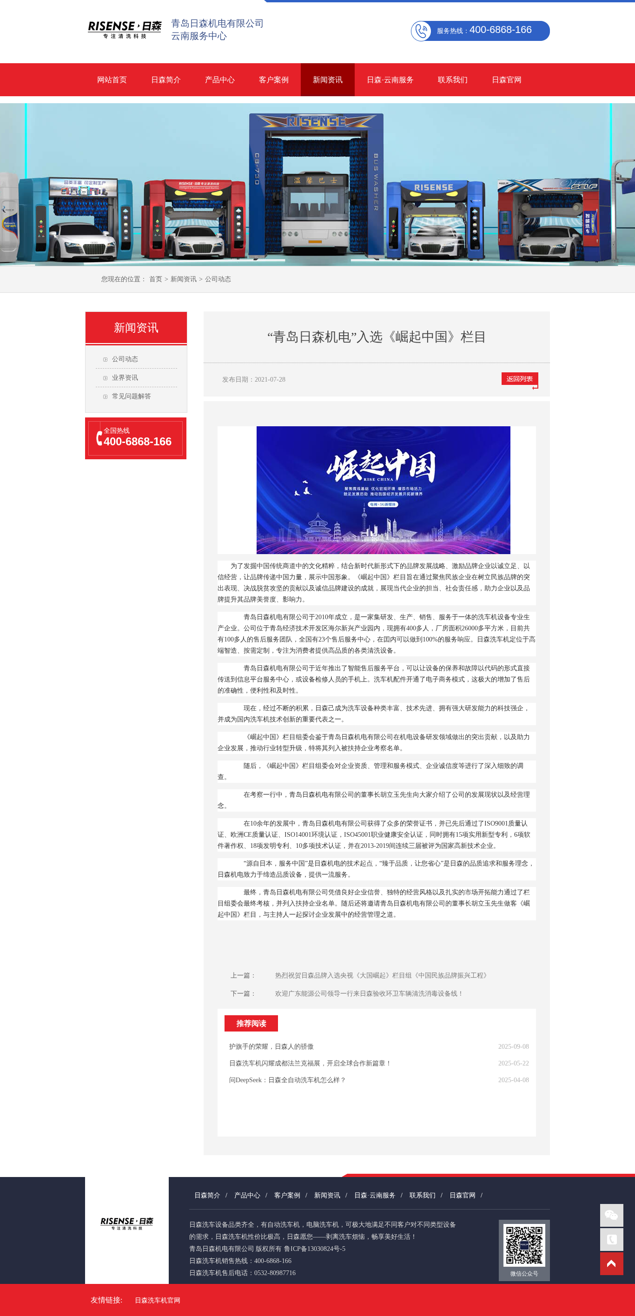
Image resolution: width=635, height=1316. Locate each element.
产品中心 (220, 80)
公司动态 (218, 279)
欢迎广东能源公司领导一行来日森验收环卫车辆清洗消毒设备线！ (369, 993)
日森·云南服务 (390, 80)
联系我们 (453, 80)
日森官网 (507, 80)
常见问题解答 (131, 396)
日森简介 (166, 80)
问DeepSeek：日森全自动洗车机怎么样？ (287, 1080)
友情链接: (106, 1300)
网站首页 (112, 80)
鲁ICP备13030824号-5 (314, 1248)
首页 (155, 279)
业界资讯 (125, 377)
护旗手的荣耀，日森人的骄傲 (271, 1046)
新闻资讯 (328, 80)
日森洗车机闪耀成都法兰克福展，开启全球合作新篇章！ (310, 1063)
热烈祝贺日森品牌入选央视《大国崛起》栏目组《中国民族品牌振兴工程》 (382, 975)
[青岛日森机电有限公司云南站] (125, 45)
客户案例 (274, 80)
